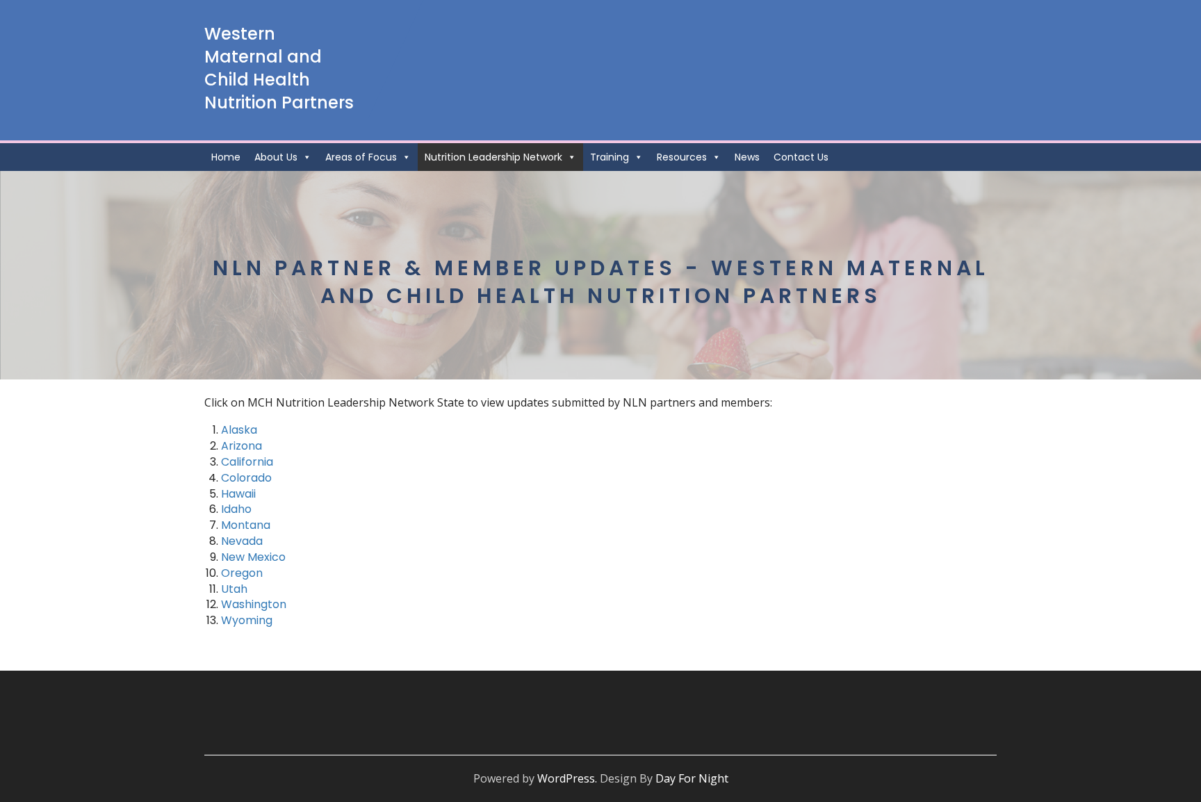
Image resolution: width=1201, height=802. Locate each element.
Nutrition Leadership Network (493, 157)
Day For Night (691, 778)
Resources (682, 157)
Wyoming (246, 620)
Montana (245, 525)
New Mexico (253, 557)
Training (609, 157)
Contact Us (801, 157)
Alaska (239, 430)
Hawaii (238, 494)
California (247, 462)
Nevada (242, 541)
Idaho (236, 509)
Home (225, 157)
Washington (253, 604)
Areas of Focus (361, 157)
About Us (275, 157)
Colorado (246, 478)
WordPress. (567, 778)
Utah (234, 589)
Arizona (241, 446)
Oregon (242, 573)
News (747, 157)
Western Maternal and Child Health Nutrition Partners (279, 68)
